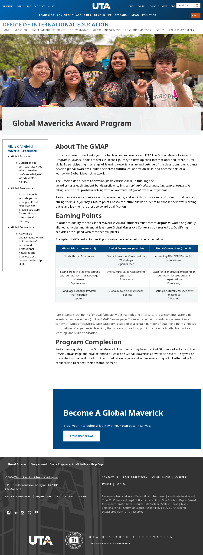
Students (8, 6)
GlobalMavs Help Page (89, 464)
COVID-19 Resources (130, 511)
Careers (180, 477)
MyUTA (121, 484)
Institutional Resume (130, 504)
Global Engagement (61, 464)
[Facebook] (8, 512)
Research (122, 15)
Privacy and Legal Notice (127, 500)
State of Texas (169, 504)
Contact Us (110, 477)
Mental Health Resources (150, 496)
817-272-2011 (13, 489)
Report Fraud (154, 508)
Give (172, 6)
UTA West (154, 6)
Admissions (65, 15)
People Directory (135, 477)
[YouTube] (36, 512)
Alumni (52, 6)
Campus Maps (161, 477)
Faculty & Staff (36, 6)
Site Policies (169, 500)
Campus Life (103, 15)
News (135, 15)
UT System (152, 504)
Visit (164, 6)
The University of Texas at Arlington (36, 477)
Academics (46, 15)
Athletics (149, 15)
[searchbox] (186, 5)
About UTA (83, 15)
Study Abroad (39, 464)
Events (142, 6)
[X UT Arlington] (29, 512)
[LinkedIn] (15, 512)
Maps (132, 6)
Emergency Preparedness (117, 496)
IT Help (107, 484)
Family (20, 6)
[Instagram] (22, 512)
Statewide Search (133, 508)
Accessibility (152, 500)
